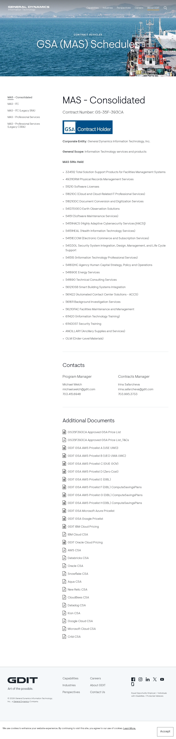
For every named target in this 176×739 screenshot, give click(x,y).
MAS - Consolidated (20, 97)
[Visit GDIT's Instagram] (140, 679)
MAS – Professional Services (24, 117)
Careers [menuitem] (139, 8)
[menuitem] (92, 8)
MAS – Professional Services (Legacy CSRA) (24, 125)
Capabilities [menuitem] (92, 8)
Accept (165, 731)
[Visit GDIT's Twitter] (155, 679)
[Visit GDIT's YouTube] (162, 679)
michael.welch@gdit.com (79, 389)
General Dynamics (21, 702)
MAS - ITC (13, 104)
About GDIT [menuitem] (153, 8)
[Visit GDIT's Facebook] (133, 679)
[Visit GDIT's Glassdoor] (133, 684)
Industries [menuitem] (108, 8)
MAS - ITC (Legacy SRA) (21, 110)
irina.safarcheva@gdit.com (135, 389)
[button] (165, 8)
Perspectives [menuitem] (124, 8)
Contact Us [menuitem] (97, 692)
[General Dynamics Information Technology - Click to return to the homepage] (28, 8)
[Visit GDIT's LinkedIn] (148, 679)
